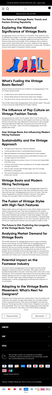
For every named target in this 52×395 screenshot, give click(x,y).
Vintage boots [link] (21, 192)
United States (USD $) (11, 374)
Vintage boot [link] (6, 36)
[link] (8, 8)
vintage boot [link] (38, 89)
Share (26, 310)
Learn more (41, 3)
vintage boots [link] (34, 125)
